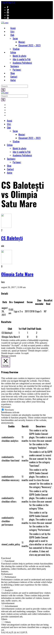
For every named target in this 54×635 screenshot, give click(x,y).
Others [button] (4, 619)
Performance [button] (7, 574)
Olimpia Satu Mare (17, 274)
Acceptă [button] (25, 353)
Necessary (9, 410)
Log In (4, 2)
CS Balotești (12, 238)
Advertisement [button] (7, 603)
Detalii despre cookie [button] (10, 353)
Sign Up (11, 2)
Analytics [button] (5, 587)
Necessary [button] (6, 407)
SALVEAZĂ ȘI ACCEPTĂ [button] (14, 632)
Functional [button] (6, 558)
